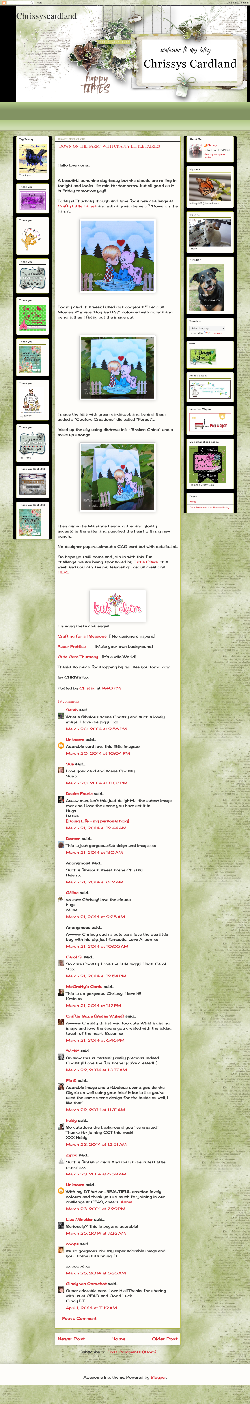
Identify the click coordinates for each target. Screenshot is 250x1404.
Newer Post (71, 1339)
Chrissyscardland (46, 15)
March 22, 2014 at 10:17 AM (96, 1070)
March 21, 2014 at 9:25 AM (95, 916)
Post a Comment (79, 1318)
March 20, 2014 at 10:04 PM (98, 753)
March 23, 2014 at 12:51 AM (96, 1144)
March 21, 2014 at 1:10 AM (94, 852)
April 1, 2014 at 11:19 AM (91, 1308)
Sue (70, 764)
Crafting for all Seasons (82, 636)
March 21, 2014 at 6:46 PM (95, 1040)
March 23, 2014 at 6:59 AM (96, 1174)
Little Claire (146, 562)
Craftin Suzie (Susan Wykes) (95, 1016)
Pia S (71, 1080)
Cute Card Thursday (78, 656)
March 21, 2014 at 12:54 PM (96, 976)
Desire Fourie (79, 793)
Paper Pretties (75, 646)
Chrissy (212, 145)
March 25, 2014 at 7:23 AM (96, 1233)
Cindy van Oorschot (86, 1283)
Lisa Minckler (79, 1219)
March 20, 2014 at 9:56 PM (96, 729)
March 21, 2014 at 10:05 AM (97, 946)
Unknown (75, 739)
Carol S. (74, 957)
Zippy (71, 1155)
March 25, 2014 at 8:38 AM (96, 1273)
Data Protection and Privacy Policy (209, 507)
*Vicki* (72, 1051)
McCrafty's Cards (84, 986)
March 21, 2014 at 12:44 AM (96, 828)
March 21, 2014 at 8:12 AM (94, 882)
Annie (126, 1202)
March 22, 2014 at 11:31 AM (95, 1109)
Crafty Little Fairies (77, 206)
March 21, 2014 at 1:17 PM (93, 1005)
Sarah (72, 710)
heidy (71, 1120)
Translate (216, 332)
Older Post (165, 1339)
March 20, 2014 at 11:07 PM (96, 783)
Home (118, 1339)
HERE (64, 572)
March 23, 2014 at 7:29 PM (95, 1208)
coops (72, 1244)
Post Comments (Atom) (132, 1352)
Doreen (73, 838)
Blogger (158, 1377)
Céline (72, 892)
